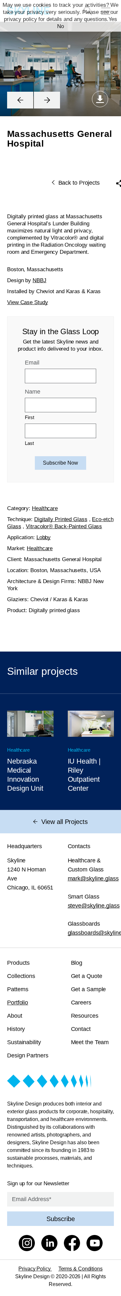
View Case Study (27, 302)
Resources (84, 1016)
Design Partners (27, 1055)
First (29, 417)
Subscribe (60, 1218)
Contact (81, 1029)
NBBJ (39, 280)
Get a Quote (86, 976)
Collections (21, 976)
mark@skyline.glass (93, 878)
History (16, 1029)
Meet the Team (90, 1042)
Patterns (17, 989)
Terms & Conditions (80, 1268)
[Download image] (100, 99)
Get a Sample (88, 989)
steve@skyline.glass (94, 905)
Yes (112, 19)
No (60, 26)
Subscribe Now (60, 463)
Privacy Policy (35, 1268)
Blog (77, 963)
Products (18, 963)
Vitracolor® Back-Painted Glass (64, 526)
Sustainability (24, 1042)
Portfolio (17, 1002)
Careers (81, 1002)
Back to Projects (79, 183)
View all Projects (64, 821)
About (14, 1016)
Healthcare (45, 508)
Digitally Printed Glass (60, 519)
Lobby (43, 537)
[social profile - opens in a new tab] (27, 1244)
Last (29, 443)
